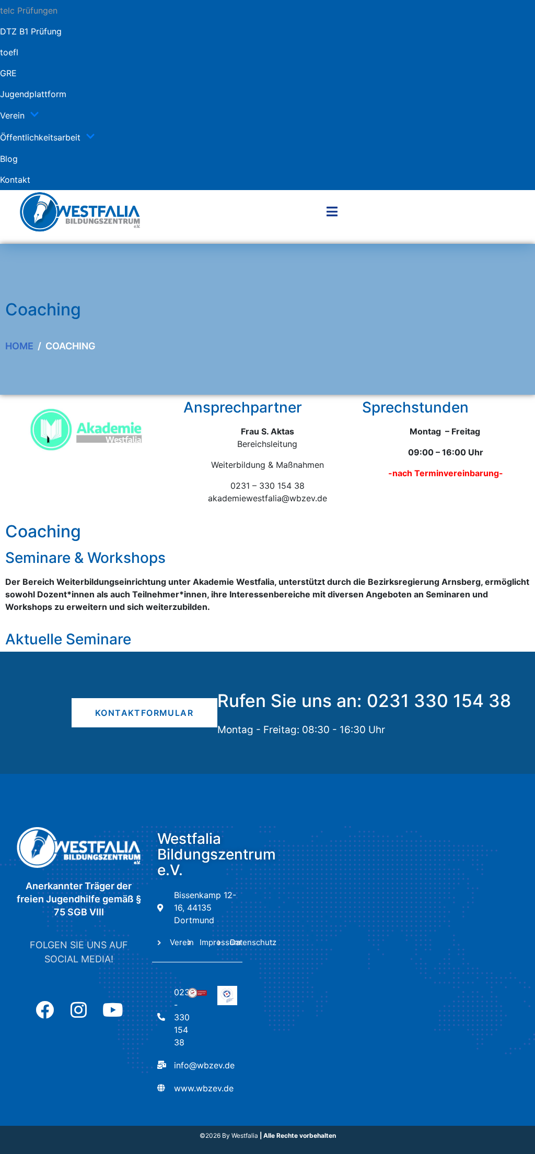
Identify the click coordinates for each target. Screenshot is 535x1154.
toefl (9, 52)
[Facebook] (45, 1009)
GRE (8, 73)
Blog (9, 159)
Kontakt (15, 179)
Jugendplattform (33, 94)
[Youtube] (112, 1009)
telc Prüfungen (28, 10)
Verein (12, 115)
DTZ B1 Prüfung (31, 31)
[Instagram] (78, 1009)
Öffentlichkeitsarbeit (40, 137)
